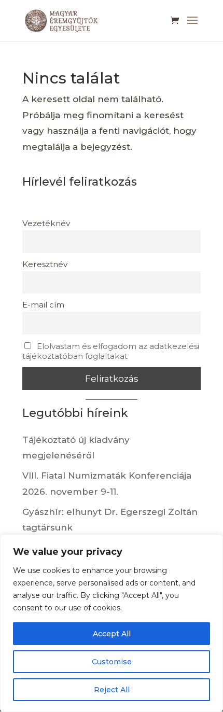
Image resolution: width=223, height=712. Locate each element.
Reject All (112, 689)
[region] (111, 623)
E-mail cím (43, 305)
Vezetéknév (46, 223)
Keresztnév (44, 264)
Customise (112, 661)
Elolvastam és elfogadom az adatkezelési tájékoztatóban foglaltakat (110, 351)
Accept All (112, 633)
